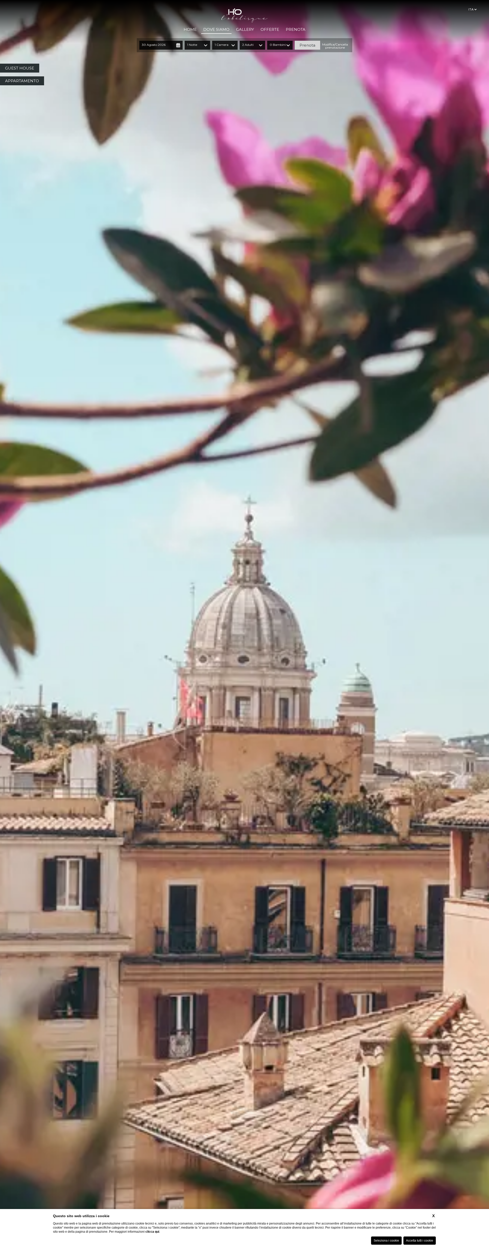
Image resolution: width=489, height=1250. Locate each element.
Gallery (245, 29)
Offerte (270, 29)
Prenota (295, 29)
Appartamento (22, 80)
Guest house (19, 68)
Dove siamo (216, 29)
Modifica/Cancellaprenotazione (335, 46)
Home (190, 29)
